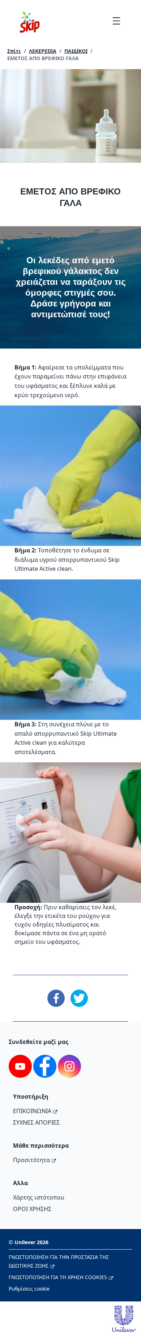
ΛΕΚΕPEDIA (42, 51)
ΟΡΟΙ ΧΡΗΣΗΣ (32, 1209)
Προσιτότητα (31, 1160)
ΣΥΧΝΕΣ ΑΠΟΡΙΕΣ (36, 1122)
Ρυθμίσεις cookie (29, 1288)
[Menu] (116, 20)
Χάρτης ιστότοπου (38, 1197)
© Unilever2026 (28, 1242)
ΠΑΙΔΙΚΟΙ (75, 51)
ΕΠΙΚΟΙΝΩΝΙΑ (32, 1111)
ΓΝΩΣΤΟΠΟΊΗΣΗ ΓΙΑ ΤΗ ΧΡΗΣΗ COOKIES (58, 1277)
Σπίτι (14, 51)
